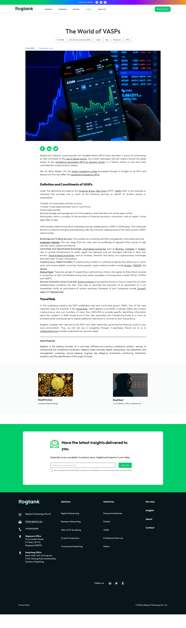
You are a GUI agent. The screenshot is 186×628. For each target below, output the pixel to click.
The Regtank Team (46, 48)
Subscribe (125, 465)
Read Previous (45, 399)
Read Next (118, 400)
